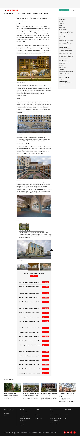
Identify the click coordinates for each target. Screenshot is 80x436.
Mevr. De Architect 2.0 (54, 424)
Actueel (22, 425)
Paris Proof (52, 411)
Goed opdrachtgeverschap (55, 418)
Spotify (66, 418)
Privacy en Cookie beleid (48, 432)
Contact (5, 415)
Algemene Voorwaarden (37, 432)
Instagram (67, 416)
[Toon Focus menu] (19, 13)
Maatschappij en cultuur (25, 418)
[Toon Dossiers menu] (14, 13)
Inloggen (73, 10)
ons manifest (35, 431)
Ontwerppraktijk (23, 411)
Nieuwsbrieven (9, 410)
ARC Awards (37, 416)
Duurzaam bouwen (24, 414)
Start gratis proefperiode (64, 10)
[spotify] (74, 432)
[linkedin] (71, 432)
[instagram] (68, 432)
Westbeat (21, 146)
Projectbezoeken (38, 418)
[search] (75, 13)
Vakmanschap (53, 416)
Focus (51, 409)
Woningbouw (23, 416)
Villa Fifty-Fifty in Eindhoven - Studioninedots (31, 231)
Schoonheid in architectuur (55, 414)
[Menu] (5, 10)
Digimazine (37, 414)
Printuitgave (37, 411)
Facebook (67, 411)
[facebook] (65, 432)
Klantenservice (7, 413)
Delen (20, 23)
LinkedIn (66, 414)
